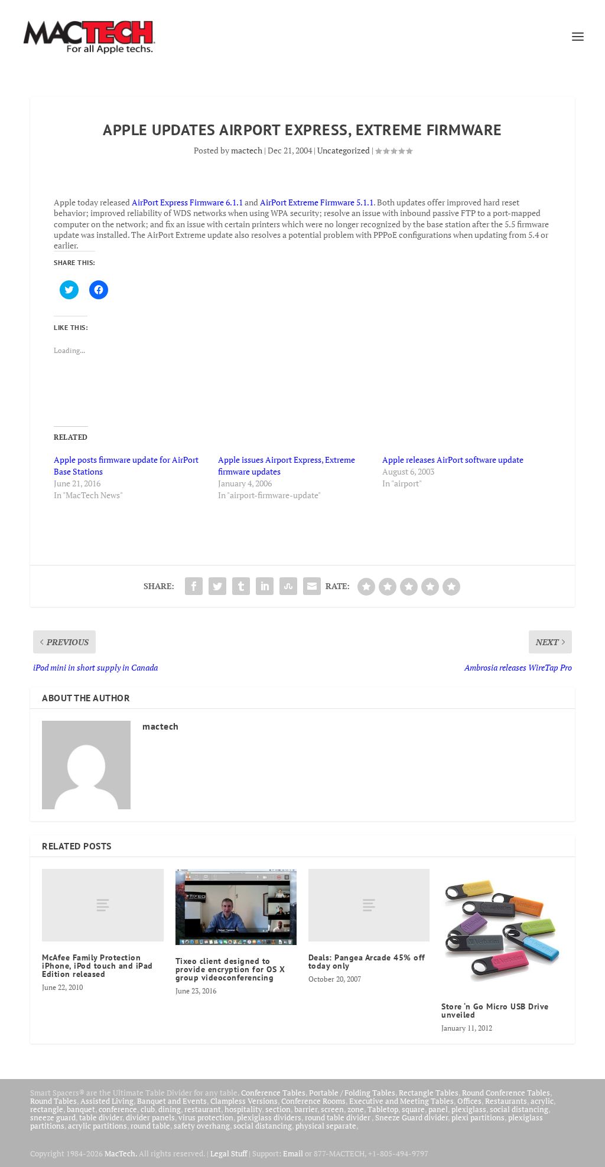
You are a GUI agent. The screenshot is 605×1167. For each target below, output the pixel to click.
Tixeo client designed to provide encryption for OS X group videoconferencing (230, 969)
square (413, 1109)
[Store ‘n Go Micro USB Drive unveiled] (501, 930)
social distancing (519, 1109)
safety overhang (202, 1125)
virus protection (205, 1117)
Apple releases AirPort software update (452, 459)
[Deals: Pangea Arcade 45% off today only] (369, 905)
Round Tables (53, 1101)
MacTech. (121, 1153)
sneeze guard (53, 1117)
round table (150, 1125)
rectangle (46, 1109)
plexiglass (468, 1109)
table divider (100, 1117)
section (278, 1109)
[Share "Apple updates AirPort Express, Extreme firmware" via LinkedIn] (265, 586)
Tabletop (382, 1109)
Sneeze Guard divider (411, 1117)
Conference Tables (273, 1092)
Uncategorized (343, 150)
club (148, 1109)
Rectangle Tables (428, 1092)
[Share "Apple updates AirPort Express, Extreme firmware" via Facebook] (194, 586)
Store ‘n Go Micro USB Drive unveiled (495, 1010)
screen (332, 1109)
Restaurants (506, 1101)
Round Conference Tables (506, 1092)
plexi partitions (478, 1117)
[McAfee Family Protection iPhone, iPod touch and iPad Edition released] (102, 905)
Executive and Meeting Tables (401, 1101)
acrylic (542, 1101)
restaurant (202, 1109)
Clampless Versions (244, 1101)
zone (355, 1109)
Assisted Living (107, 1101)
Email (293, 1153)
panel (438, 1109)
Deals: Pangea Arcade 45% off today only (366, 961)
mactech (246, 150)
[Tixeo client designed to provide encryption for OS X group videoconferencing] (236, 907)
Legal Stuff (228, 1153)
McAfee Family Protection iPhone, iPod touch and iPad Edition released (97, 965)
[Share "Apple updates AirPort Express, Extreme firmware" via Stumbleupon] (288, 586)
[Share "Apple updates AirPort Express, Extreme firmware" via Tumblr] (241, 586)
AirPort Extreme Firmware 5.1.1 (316, 202)
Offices (469, 1101)
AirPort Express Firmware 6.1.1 (187, 202)
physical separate (325, 1125)
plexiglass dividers (269, 1117)
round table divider (338, 1117)
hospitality (243, 1109)
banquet (81, 1109)
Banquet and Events (172, 1101)
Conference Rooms (313, 1101)
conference (118, 1109)
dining (169, 1109)
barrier (305, 1109)
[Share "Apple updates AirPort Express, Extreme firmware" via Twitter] (217, 586)
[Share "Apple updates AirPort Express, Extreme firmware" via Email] (312, 586)
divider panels (150, 1117)
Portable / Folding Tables (352, 1092)
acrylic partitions (97, 1125)
